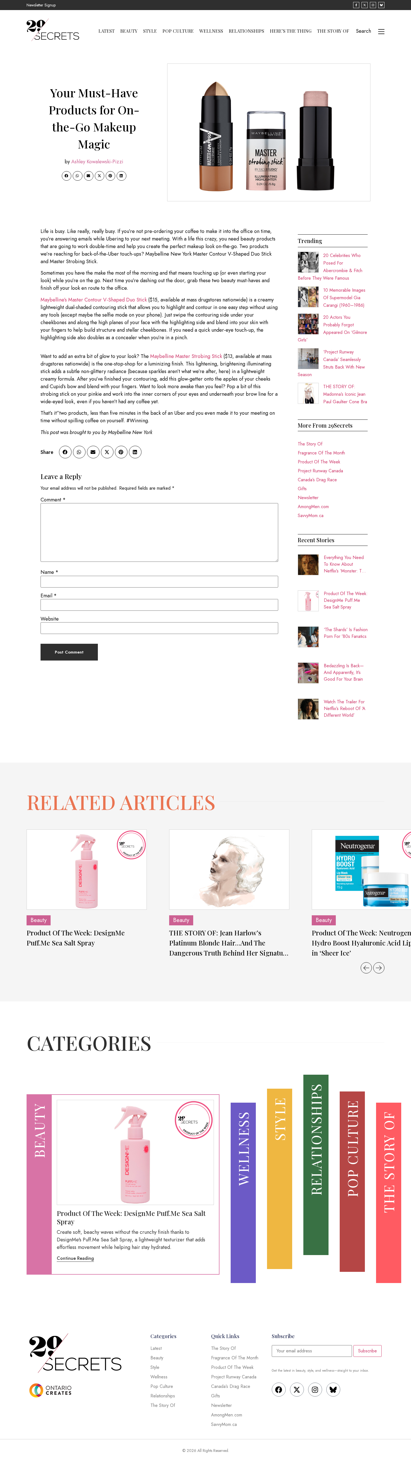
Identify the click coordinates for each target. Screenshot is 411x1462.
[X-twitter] (297, 1390)
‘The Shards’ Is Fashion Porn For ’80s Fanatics (346, 633)
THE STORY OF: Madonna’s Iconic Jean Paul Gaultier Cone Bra (345, 394)
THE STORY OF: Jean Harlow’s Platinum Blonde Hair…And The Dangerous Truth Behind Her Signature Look (229, 943)
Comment (53, 499)
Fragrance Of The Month (321, 453)
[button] (66, 176)
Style (150, 31)
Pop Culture (178, 31)
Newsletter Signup (41, 5)
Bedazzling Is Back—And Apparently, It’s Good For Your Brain (344, 672)
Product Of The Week (319, 462)
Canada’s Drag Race (317, 480)
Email (49, 595)
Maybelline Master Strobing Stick (186, 356)
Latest (106, 31)
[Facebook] (279, 1390)
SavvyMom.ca (310, 515)
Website (50, 618)
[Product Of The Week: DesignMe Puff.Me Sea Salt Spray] (87, 869)
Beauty (129, 31)
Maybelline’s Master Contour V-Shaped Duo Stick (94, 299)
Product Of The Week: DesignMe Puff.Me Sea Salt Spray (346, 600)
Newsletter (308, 497)
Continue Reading (75, 1258)
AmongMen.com (313, 506)
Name (49, 572)
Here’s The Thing (290, 31)
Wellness (211, 31)
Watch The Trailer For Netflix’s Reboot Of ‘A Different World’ (344, 708)
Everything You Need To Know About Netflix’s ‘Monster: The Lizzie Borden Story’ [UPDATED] (345, 564)
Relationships (246, 31)
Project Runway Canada (320, 471)
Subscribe (367, 1351)
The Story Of (333, 31)
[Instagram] (315, 1390)
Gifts (302, 488)
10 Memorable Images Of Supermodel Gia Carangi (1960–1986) (344, 297)
